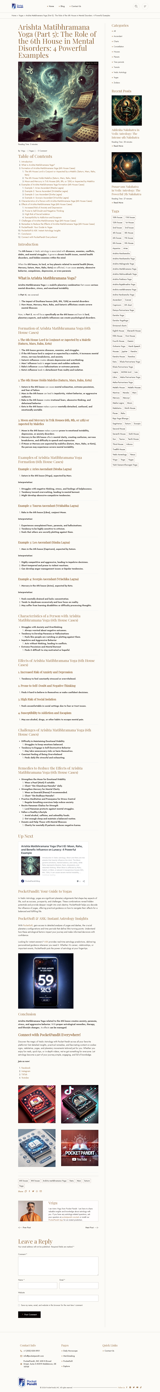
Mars (79, 1180)
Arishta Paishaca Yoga (122, 279)
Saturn (87, 1180)
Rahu (123, 413)
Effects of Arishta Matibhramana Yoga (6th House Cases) (46, 204)
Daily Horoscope (70, 1350)
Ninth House (130, 408)
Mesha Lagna (118, 403)
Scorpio (137, 423)
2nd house (117, 227)
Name (21, 1280)
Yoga (21, 1186)
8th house (35, 1180)
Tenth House (133, 439)
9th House (129, 243)
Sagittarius (117, 423)
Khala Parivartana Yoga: (123, 367)
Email (62, 1280)
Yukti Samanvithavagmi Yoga (125, 465)
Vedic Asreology (120, 454)
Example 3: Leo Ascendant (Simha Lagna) (43, 194)
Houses (117, 51)
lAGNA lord (126, 372)
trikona (129, 444)
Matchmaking (69, 1356)
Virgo (115, 459)
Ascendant (118, 36)
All (115, 31)
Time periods (119, 62)
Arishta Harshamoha (121, 253)
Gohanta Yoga (119, 346)
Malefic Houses (134, 387)
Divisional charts (120, 325)
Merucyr (126, 398)
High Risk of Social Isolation (37, 214)
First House (130, 336)
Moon (129, 403)
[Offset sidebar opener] (136, 6)
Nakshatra (117, 408)
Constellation (119, 46)
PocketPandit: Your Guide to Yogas (36, 227)
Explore (66, 1366)
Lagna (115, 372)
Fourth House (118, 341)
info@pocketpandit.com (34, 1356)
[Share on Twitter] (33, 1191)
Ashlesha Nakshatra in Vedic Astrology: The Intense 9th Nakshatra (125, 133)
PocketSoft (28, 925)
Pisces (115, 413)
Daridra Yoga (118, 315)
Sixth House (134, 434)
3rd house (129, 227)
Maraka (126, 392)
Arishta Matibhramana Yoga (124, 269)
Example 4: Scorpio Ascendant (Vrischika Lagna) (47, 197)
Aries (125, 248)
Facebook (25, 1067)
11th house (130, 217)
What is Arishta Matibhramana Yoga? (38, 165)
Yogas (21, 15)
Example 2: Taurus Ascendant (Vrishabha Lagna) (46, 191)
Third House (118, 444)
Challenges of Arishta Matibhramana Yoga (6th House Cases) (48, 220)
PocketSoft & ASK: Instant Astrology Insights (41, 230)
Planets (116, 57)
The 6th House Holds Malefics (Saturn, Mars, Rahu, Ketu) (50, 178)
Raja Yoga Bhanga (120, 418)
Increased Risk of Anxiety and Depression (43, 207)
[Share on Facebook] (29, 1191)
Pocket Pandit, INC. (53, 1387)
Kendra (134, 351)
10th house (117, 217)
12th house (117, 222)
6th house (23, 1180)
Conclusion (26, 233)
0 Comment (42, 151)
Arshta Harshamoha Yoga (123, 294)
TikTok (24, 1074)
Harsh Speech (134, 346)
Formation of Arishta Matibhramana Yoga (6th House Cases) (48, 168)
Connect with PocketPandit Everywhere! (39, 237)
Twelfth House (119, 449)
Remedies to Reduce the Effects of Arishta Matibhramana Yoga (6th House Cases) (58, 224)
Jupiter (124, 351)
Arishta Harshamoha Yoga (124, 258)
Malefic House (119, 387)
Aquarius (116, 248)
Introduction (26, 161)
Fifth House (117, 336)
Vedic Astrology (120, 72)
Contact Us (76, 6)
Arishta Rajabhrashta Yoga (124, 284)
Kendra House (119, 356)
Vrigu (23, 151)
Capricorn (117, 305)
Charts (116, 41)
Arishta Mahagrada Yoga (123, 263)
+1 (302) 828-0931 (32, 1350)
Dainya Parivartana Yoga (123, 310)
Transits (117, 67)
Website (21, 1292)
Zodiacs (117, 82)
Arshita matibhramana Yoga (54, 1180)
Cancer (128, 300)
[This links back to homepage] (17, 6)
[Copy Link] (25, 1191)
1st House (129, 222)
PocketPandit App (55, 1220)
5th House (129, 233)
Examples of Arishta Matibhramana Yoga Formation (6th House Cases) (52, 184)
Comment (22, 1254)
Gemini (130, 341)
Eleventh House (134, 330)
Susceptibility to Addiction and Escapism (43, 217)
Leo (136, 372)
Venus (132, 454)
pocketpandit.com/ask (70, 1217)
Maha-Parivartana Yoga (123, 382)
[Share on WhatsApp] (37, 1191)
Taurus (122, 439)
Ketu (72, 1180)
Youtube (25, 1077)
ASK (46, 941)
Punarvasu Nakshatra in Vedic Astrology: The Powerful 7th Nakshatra (126, 190)
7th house (129, 238)
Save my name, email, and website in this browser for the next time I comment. (52, 1305)
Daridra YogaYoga (120, 320)
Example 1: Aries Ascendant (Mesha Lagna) (44, 187)
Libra (115, 377)
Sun (114, 439)
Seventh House (119, 434)
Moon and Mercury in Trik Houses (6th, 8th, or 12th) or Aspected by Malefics (60, 181)
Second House (119, 428)
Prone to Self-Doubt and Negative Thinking (44, 210)
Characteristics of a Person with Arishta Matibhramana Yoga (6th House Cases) (56, 201)
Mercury (116, 398)
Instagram (25, 1071)
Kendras (131, 356)
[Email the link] (40, 1191)
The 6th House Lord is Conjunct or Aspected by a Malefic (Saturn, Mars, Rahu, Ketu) (60, 173)
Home (51, 6)
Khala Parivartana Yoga (130, 361)
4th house (117, 233)
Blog (63, 6)
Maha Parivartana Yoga (130, 377)
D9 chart (128, 305)
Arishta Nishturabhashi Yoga (125, 274)
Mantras (116, 392)
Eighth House (118, 330)
